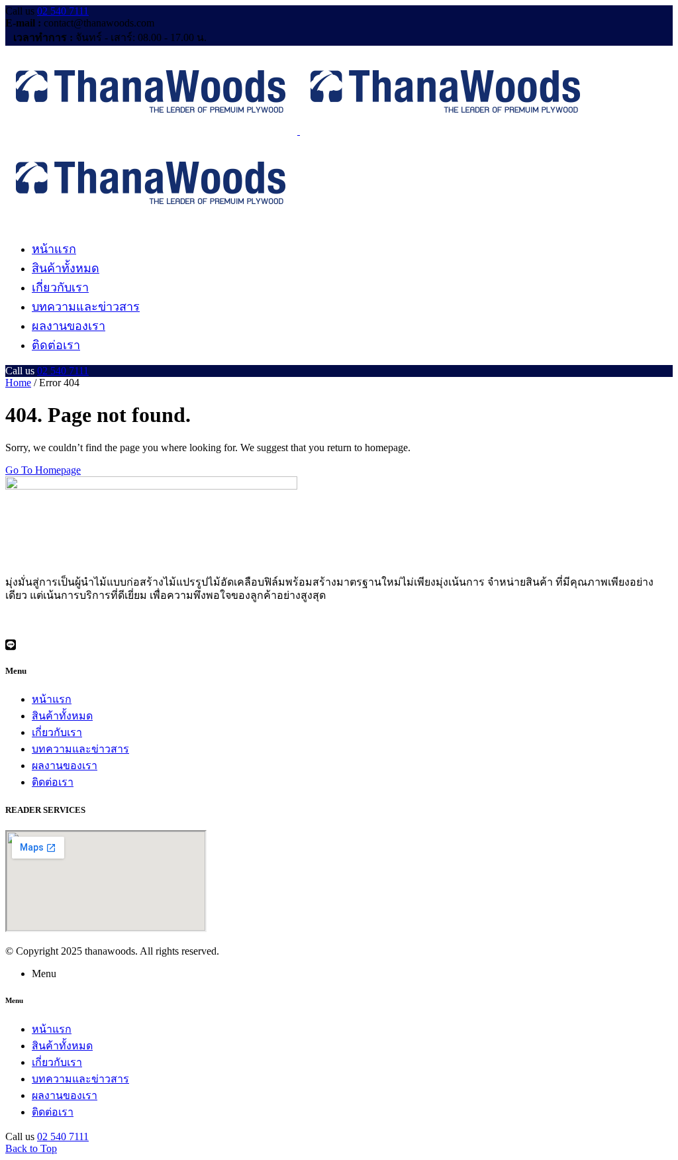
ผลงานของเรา (64, 765)
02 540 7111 (63, 11)
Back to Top (31, 1148)
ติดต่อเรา (52, 782)
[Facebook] (339, 619)
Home (18, 382)
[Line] (339, 644)
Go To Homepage (43, 470)
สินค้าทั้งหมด (62, 715)
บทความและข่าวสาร (80, 749)
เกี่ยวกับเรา (57, 732)
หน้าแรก (52, 699)
